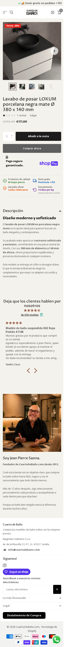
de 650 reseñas (30, 314)
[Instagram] (4, 565)
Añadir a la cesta (38, 136)
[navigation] (13, 87)
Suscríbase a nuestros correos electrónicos (21, 580)
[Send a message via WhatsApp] (56, 639)
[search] (11, 12)
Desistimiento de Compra (24, 615)
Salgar (33, 115)
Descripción (13, 211)
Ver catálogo (5, 12)
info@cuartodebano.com (24, 549)
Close (32, 598)
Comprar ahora (32, 148)
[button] (13, 133)
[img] (32, 310)
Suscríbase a (57, 589)
